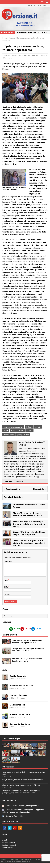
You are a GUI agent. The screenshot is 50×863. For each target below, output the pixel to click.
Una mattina (19, 816)
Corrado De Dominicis (19, 724)
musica (21, 431)
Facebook (31, 5)
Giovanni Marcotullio (19, 714)
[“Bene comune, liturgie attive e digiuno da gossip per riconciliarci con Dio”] (7, 544)
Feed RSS (46, 5)
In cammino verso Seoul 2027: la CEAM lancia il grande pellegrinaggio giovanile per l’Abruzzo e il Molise (21, 792)
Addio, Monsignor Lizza (30, 806)
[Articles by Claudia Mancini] (5, 708)
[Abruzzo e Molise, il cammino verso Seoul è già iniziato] (6, 663)
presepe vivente (23, 435)
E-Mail (6, 587)
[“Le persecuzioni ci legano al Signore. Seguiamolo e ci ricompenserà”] (42, 748)
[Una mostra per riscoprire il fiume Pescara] (7, 508)
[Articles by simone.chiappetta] (5, 698)
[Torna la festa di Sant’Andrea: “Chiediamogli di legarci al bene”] (42, 755)
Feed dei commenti (9, 845)
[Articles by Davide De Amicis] (5, 679)
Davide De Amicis (30, 55)
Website (19, 481)
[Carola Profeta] (3, 809)
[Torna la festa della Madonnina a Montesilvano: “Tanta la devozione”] (33, 755)
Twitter (39, 5)
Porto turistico (9, 435)
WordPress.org (7, 847)
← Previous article (12, 489)
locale (13, 431)
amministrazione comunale (13, 427)
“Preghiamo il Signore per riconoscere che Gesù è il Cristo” (22, 780)
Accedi (4, 840)
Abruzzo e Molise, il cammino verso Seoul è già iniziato (21, 785)
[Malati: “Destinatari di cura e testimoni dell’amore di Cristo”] (7, 516)
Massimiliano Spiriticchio (21, 685)
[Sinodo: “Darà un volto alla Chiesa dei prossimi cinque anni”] (7, 535)
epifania (38, 427)
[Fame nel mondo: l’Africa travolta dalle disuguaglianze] (6, 762)
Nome (6, 580)
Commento (8, 562)
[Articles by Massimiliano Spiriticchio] (5, 689)
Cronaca (42, 55)
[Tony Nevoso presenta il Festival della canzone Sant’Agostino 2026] (6, 642)
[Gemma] (3, 816)
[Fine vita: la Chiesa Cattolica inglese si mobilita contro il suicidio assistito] (24, 755)
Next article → (39, 489)
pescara (29, 431)
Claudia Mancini (17, 705)
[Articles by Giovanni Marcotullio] (5, 717)
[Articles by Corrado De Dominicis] (5, 727)
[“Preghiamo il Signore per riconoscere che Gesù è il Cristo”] (6, 652)
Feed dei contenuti (8, 842)
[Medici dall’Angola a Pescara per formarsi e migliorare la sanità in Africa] (7, 525)
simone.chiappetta (18, 695)
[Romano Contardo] (3, 806)
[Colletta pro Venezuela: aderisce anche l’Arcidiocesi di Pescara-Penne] (15, 755)
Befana (29, 427)
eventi (6, 431)
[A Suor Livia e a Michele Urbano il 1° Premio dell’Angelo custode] (15, 762)
